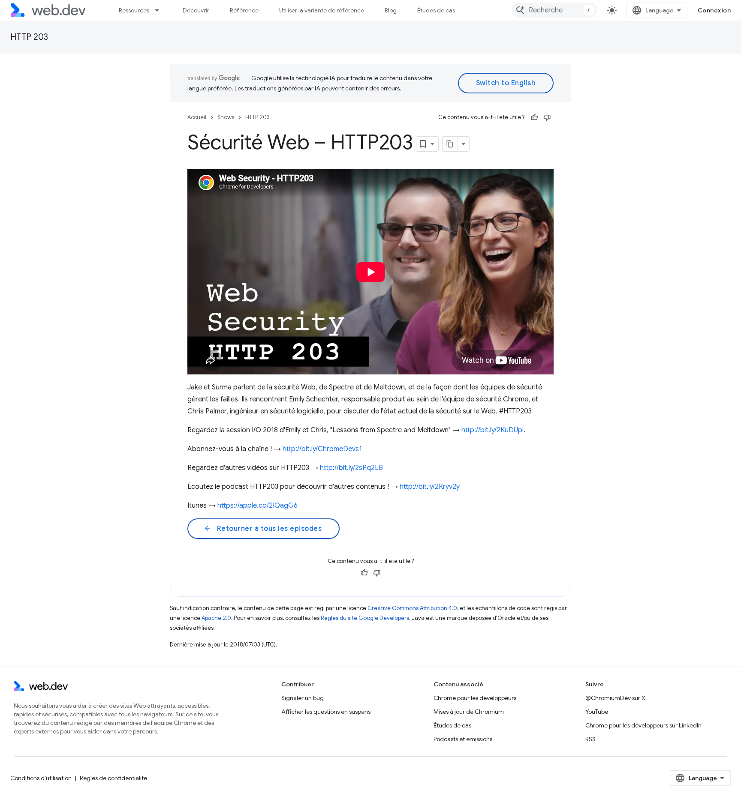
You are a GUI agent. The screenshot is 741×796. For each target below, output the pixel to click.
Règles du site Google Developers (365, 618)
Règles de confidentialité (113, 778)
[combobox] (554, 10)
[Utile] (534, 117)
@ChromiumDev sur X (615, 698)
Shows (225, 117)
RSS (590, 739)
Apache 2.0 (216, 618)
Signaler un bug (302, 698)
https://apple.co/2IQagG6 (257, 505)
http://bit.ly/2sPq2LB (351, 468)
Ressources (134, 10)
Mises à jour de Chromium (469, 711)
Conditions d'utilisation (41, 778)
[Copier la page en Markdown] (450, 144)
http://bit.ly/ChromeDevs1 (322, 449)
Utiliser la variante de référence (321, 10)
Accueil (196, 117)
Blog (391, 10)
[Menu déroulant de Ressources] (160, 10)
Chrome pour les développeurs (475, 698)
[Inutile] (547, 117)
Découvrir (196, 10)
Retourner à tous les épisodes (263, 528)
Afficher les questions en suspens (325, 711)
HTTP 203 (29, 37)
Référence (244, 10)
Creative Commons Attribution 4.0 (412, 608)
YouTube (596, 711)
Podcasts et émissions (463, 739)
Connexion (714, 10)
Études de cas (436, 10)
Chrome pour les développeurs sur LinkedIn (643, 725)
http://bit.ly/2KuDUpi (492, 430)
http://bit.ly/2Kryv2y (430, 486)
